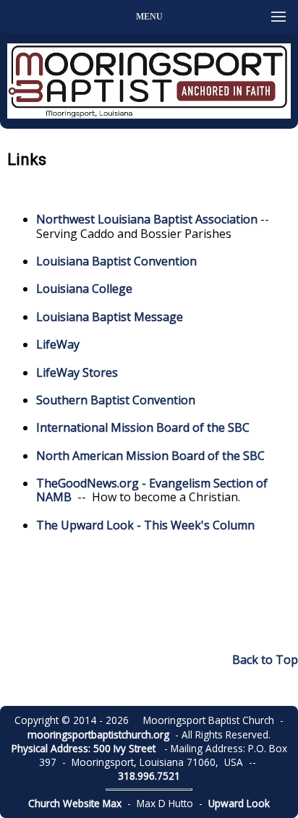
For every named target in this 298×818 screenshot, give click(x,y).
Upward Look (239, 803)
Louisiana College (84, 289)
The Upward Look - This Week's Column (145, 525)
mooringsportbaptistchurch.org (98, 734)
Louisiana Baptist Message (109, 317)
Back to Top (265, 660)
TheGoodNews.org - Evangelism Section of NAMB (152, 490)
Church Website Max (75, 803)
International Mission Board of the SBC (143, 427)
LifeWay (58, 344)
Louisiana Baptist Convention (116, 261)
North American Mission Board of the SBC (150, 456)
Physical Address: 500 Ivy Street (84, 748)
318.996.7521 (149, 776)
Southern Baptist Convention (115, 400)
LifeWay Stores (77, 372)
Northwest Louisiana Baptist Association (146, 219)
